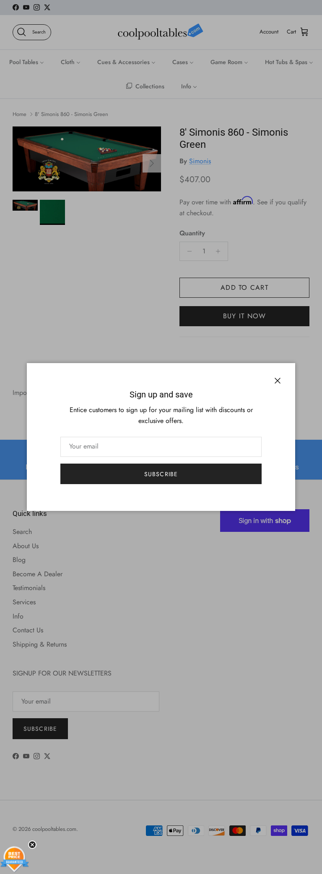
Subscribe (161, 474)
